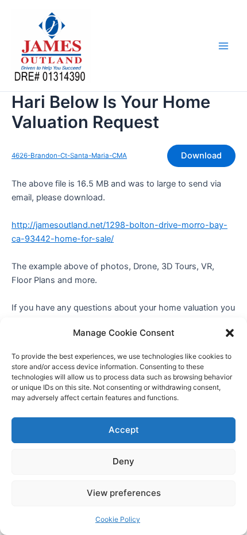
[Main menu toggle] (223, 46)
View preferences (124, 492)
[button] (230, 333)
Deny (123, 461)
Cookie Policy (117, 519)
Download (201, 155)
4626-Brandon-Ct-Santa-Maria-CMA (69, 156)
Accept (124, 429)
